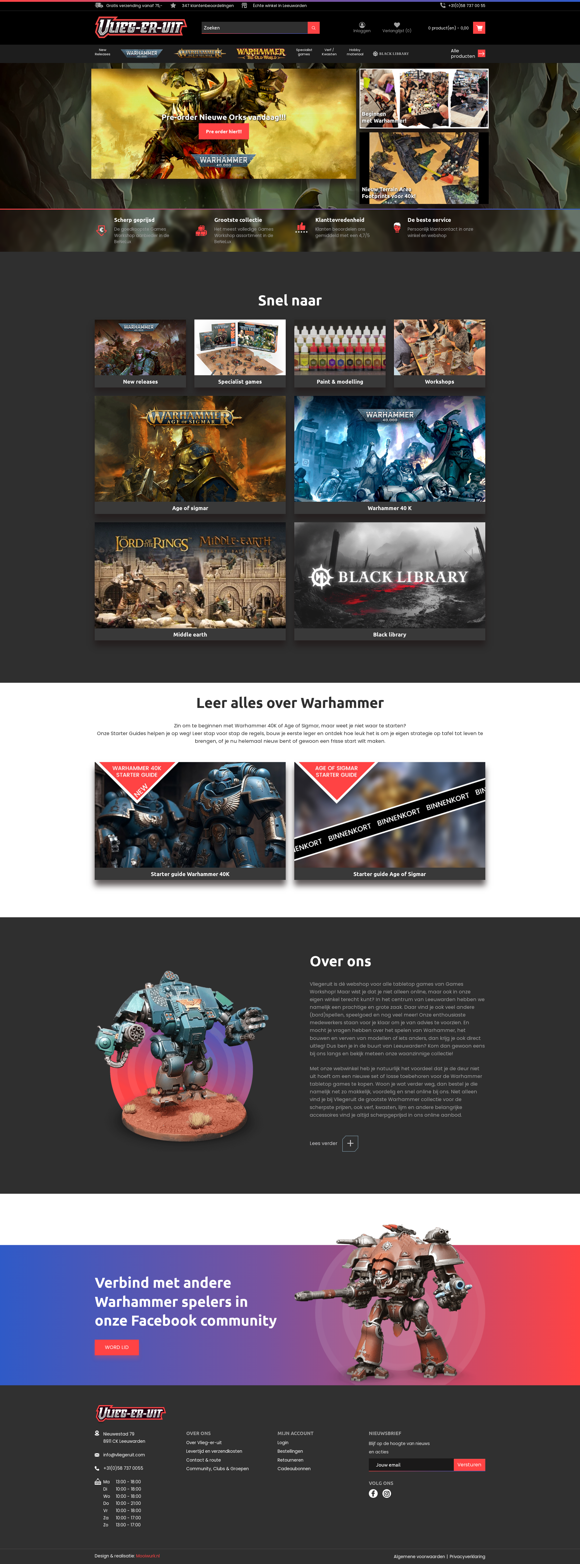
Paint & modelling (340, 381)
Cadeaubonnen (294, 1469)
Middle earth (190, 634)
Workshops (439, 381)
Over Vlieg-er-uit (204, 1442)
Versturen (469, 1464)
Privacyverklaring (467, 1557)
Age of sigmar (190, 507)
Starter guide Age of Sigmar (389, 873)
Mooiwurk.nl (148, 1556)
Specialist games (240, 381)
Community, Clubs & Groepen (217, 1469)
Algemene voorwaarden (419, 1557)
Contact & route (203, 1460)
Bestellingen (290, 1451)
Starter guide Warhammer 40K (190, 873)
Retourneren (290, 1460)
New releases (140, 381)
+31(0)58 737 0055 (123, 1468)
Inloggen (362, 30)
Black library (389, 634)
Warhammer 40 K (390, 507)
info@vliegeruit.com (124, 1455)
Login (283, 1442)
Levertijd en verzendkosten (214, 1451)
